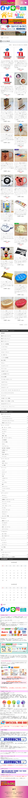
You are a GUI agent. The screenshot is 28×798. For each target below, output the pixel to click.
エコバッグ (4, 472)
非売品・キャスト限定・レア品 (7, 401)
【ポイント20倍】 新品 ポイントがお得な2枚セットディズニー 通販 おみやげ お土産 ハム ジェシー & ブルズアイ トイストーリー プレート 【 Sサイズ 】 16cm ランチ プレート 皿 (20, 89)
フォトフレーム (5, 446)
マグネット (4, 513)
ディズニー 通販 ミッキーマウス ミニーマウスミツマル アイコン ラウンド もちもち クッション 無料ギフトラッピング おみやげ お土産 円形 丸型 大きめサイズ (7, 236)
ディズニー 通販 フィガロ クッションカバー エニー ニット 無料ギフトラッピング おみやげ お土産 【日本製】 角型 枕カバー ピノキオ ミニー (20, 260)
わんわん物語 (3, 376)
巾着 (3, 476)
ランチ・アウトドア (5, 458)
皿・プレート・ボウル (6, 427)
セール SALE (3, 409)
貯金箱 (3, 452)
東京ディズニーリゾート (6, 335)
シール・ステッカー (6, 509)
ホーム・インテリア (5, 425)
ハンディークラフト (6, 488)
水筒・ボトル (4, 463)
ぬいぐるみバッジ (5, 535)
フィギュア (4, 542)
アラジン (3, 363)
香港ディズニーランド (6, 422)
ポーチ (3, 474)
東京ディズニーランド (5, 338)
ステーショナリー (4, 493)
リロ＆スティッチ (4, 387)
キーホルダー (4, 522)
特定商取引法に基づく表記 (10, 792)
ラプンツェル (3, 368)
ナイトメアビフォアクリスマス (7, 392)
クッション (4, 456)
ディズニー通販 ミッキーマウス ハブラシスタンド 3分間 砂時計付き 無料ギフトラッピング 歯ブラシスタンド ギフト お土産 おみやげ (7, 264)
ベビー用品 (3, 547)
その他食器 (4, 439)
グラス (3, 433)
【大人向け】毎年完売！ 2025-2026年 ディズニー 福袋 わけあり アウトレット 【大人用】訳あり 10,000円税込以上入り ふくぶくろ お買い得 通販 (7, 64)
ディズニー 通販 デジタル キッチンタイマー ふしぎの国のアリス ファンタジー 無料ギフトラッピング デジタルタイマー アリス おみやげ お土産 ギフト (7, 216)
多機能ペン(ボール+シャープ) (8, 499)
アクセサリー (3, 518)
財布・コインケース (6, 526)
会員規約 (15, 793)
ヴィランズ (3, 395)
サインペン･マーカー (6, 501)
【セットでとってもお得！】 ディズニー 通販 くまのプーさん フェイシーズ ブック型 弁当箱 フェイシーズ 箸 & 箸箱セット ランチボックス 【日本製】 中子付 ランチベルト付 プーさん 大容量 (7, 115)
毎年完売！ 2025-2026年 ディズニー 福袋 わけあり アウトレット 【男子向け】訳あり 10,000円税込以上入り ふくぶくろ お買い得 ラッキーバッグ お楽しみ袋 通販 (20, 64)
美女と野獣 (3, 360)
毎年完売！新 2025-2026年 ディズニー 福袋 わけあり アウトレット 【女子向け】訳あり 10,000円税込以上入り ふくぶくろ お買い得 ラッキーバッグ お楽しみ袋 (7, 89)
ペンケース (4, 503)
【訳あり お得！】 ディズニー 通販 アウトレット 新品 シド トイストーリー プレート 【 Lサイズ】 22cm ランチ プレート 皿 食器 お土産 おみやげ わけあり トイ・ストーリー (7, 191)
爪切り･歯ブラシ (5, 454)
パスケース (4, 524)
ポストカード (4, 511)
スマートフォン (5, 529)
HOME (2, 37)
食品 (2, 549)
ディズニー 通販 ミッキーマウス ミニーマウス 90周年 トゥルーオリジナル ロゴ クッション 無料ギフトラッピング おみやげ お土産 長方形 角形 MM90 (20, 212)
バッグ (3, 469)
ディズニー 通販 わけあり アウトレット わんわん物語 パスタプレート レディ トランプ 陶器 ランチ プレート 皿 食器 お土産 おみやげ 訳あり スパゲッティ (20, 239)
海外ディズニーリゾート (6, 414)
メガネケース (4, 478)
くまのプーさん (4, 382)
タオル (3, 444)
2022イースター (5, 554)
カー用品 (4, 465)
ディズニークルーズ (6, 416)
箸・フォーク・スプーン (7, 437)
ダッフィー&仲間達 (5, 344)
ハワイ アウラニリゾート (7, 418)
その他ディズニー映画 (5, 398)
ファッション (3, 467)
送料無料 (3, 333)
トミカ (3, 537)
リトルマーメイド (4, 365)
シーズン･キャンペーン (6, 552)
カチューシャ (4, 486)
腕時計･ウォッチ (5, 520)
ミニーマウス (3, 349)
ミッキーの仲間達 (4, 357)
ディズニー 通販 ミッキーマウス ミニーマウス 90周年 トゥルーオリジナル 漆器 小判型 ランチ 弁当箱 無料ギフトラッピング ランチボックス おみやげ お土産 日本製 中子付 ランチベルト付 (20, 289)
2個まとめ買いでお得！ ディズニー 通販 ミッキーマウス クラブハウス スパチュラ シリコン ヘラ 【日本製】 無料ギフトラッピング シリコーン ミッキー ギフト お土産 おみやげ (20, 141)
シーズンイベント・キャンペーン (8, 406)
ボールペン (4, 495)
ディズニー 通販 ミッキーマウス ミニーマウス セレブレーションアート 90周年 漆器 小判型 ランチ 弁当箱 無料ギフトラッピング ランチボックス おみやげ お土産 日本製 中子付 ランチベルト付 (7, 314)
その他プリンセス (4, 371)
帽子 (3, 484)
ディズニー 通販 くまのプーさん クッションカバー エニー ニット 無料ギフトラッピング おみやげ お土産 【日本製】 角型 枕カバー (7, 284)
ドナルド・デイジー (5, 352)
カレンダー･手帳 (5, 516)
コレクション (3, 540)
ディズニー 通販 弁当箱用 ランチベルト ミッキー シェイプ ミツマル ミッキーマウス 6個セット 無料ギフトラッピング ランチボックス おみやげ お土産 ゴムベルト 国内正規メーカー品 (20, 166)
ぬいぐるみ (4, 533)
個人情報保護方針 (19, 792)
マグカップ (4, 429)
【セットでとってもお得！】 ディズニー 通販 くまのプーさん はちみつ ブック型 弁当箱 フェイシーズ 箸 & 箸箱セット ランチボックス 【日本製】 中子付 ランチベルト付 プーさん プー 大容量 (20, 115)
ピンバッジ (4, 544)
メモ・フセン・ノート (6, 505)
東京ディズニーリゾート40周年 (8, 556)
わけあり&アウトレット (6, 403)
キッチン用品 (4, 441)
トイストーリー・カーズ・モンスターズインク (10, 390)
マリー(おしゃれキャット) (6, 379)
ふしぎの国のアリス (5, 373)
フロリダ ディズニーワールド (8, 420)
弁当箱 (3, 461)
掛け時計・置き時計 (6, 448)
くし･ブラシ (4, 482)
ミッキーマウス (4, 346)
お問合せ (19, 793)
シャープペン (4, 497)
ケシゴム (4, 507)
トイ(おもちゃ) (4, 531)
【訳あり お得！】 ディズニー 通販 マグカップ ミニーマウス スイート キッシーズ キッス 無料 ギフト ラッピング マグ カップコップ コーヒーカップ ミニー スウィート (20, 191)
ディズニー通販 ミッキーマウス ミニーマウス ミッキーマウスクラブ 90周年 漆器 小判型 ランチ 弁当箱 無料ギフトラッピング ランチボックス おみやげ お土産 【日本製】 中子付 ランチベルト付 (20, 314)
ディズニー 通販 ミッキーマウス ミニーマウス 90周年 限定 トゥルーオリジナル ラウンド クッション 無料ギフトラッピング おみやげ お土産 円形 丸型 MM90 (7, 137)
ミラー (3, 480)
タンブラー (4, 431)
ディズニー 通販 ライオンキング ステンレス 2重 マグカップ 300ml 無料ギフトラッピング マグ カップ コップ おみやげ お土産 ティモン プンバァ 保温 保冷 (7, 166)
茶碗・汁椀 (4, 435)
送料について (9, 793)
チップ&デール (4, 354)
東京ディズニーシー (5, 341)
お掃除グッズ (4, 450)
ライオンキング (4, 384)
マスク (3, 490)
